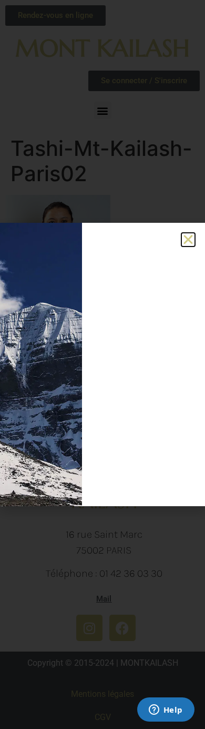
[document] (102, 364)
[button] (188, 239)
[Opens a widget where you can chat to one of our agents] (165, 710)
